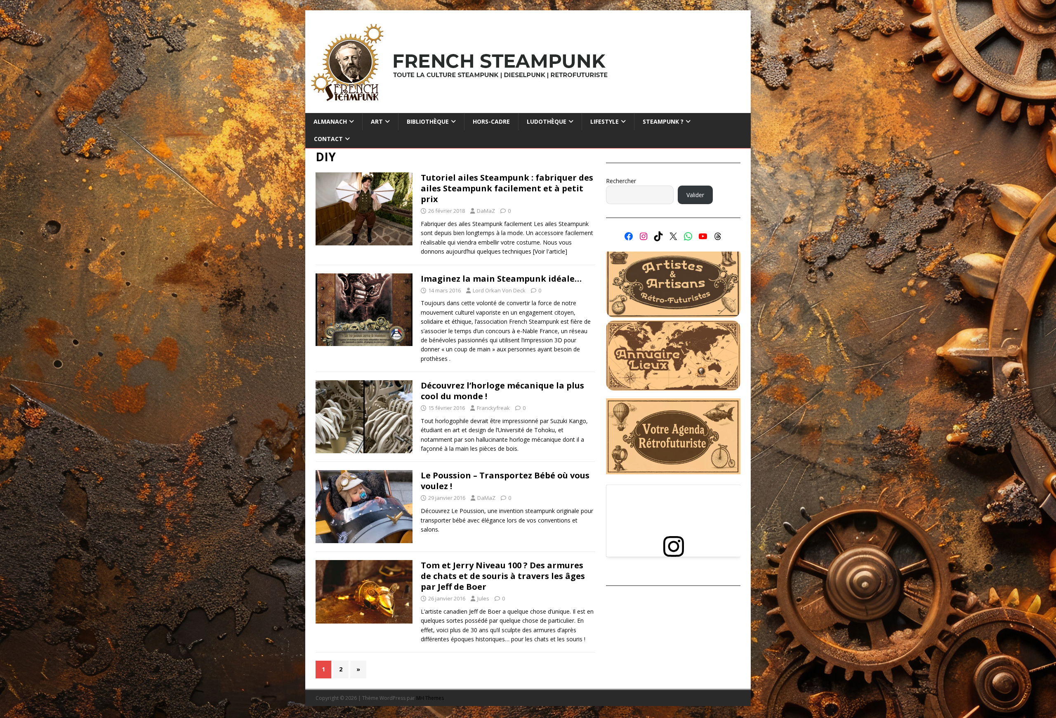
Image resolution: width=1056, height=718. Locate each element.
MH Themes (430, 698)
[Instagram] (643, 236)
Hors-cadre (491, 121)
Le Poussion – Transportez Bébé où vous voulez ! (505, 481)
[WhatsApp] (688, 236)
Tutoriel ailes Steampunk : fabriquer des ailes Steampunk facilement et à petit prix (507, 188)
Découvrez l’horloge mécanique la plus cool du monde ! (502, 391)
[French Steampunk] (528, 108)
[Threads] (718, 236)
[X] (673, 236)
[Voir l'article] (550, 251)
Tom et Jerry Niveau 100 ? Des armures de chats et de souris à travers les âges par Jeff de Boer (503, 576)
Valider (695, 195)
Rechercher (621, 181)
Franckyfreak (493, 408)
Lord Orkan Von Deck (499, 290)
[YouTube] (703, 236)
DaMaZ (486, 210)
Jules (483, 598)
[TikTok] (658, 236)
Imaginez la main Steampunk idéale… (501, 278)
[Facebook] (629, 236)
